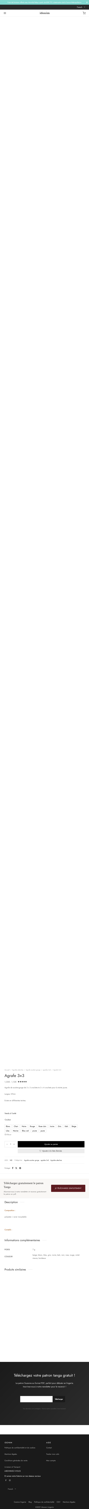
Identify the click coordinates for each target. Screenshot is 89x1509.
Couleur (8, 1119)
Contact (49, 1447)
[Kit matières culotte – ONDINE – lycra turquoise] (44, 1289)
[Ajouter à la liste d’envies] (28, 1304)
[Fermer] (87, 2)
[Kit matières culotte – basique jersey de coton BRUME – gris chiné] (17, 1289)
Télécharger (59, 1399)
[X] (16, 1168)
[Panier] (84, 13)
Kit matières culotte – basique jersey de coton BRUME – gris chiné (14, 1306)
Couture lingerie (20, 1502)
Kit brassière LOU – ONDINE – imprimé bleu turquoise (14, 1346)
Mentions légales (11, 1454)
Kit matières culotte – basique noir (68, 1305)
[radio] (8, 1126)
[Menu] (4, 13)
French (80, 7)
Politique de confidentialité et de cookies (20, 1447)
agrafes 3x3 (47, 1070)
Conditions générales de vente (16, 1460)
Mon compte (51, 1460)
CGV (58, 1502)
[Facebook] (12, 1168)
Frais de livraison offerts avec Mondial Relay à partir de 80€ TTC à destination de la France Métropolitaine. (45, 2)
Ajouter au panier (51, 1144)
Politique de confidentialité (44, 1502)
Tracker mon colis (52, 1454)
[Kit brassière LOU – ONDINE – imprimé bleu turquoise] (17, 1329)
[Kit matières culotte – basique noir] (72, 1289)
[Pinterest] (20, 1168)
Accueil (7, 1070)
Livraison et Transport (12, 1467)
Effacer (8, 1134)
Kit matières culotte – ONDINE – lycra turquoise (42, 1305)
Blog (30, 1502)
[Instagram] (9, 1480)
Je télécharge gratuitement (68, 1188)
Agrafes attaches (17, 1070)
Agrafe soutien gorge (33, 1070)
